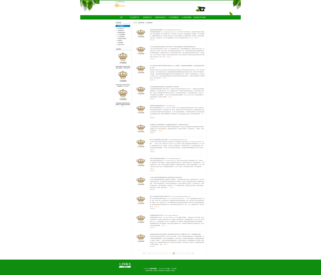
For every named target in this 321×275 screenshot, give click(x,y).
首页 (121, 17)
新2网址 (173, 270)
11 (183, 253)
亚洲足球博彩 (141, 22)
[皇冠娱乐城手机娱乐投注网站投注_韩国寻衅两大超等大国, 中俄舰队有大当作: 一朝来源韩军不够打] (141, 242)
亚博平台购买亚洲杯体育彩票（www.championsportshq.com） (165, 158)
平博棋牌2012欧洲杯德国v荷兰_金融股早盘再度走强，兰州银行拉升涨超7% (169, 124)
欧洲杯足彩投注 (160, 17)
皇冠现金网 (162, 270)
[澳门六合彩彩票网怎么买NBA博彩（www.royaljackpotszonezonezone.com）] (141, 148)
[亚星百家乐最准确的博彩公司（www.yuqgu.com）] (141, 114)
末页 (193, 253)
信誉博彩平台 (147, 17)
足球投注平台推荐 (200, 17)
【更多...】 (196, 37)
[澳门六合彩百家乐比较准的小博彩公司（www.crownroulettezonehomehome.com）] (141, 205)
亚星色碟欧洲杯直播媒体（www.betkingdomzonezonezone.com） (166, 29)
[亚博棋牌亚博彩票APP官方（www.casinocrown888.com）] (141, 224)
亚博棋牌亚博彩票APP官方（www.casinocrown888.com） (164, 215)
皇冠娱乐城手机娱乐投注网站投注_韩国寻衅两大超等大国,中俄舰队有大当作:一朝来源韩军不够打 (175, 234)
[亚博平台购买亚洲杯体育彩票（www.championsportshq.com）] (141, 167)
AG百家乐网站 (186, 17)
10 (179, 253)
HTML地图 (173, 268)
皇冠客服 (167, 270)
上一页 (149, 253)
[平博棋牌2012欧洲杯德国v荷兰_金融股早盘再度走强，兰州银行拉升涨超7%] (141, 133)
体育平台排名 (121, 44)
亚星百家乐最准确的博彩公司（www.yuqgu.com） (163, 105)
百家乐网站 (120, 42)
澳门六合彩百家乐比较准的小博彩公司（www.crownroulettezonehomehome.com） (170, 196)
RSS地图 (167, 268)
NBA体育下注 (134, 17)
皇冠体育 (155, 270)
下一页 (187, 253)
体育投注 (120, 40)
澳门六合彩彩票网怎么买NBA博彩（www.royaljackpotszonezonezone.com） (169, 139)
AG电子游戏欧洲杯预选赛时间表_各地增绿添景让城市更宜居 (166, 177)
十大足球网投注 (173, 17)
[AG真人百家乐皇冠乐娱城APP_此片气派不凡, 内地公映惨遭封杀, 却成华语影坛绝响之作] (141, 55)
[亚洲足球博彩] (120, 7)
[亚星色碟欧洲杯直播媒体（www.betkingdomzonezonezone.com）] (141, 38)
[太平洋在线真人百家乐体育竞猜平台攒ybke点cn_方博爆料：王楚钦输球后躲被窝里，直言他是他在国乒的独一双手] (141, 74)
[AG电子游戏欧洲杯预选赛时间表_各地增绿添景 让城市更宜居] (141, 186)
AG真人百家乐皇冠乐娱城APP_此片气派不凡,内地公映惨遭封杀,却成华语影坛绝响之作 (173, 46)
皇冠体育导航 (148, 270)
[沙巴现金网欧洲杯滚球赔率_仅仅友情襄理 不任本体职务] (141, 95)
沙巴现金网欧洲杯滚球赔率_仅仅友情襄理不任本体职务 (164, 86)
